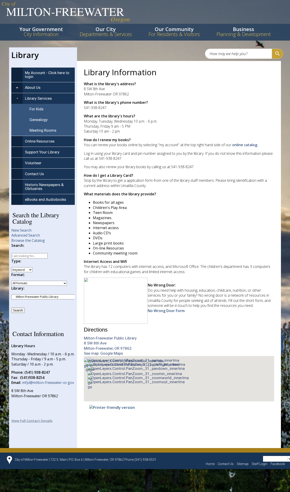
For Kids (36, 109)
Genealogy (38, 119)
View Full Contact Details (32, 420)
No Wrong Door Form (166, 310)
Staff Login (259, 464)
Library (25, 55)
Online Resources (40, 141)
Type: (16, 261)
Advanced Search (25, 235)
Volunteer (33, 163)
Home (210, 464)
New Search (21, 230)
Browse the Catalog (28, 240)
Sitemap (243, 464)
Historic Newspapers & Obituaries (44, 186)
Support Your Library (42, 152)
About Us (33, 87)
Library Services (38, 98)
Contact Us (34, 174)
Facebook (278, 464)
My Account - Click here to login (47, 74)
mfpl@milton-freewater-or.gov (48, 382)
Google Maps (111, 353)
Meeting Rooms (42, 130)
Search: (17, 245)
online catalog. (245, 144)
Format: (18, 274)
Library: (17, 288)
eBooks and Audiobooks (45, 199)
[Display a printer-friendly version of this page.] (112, 407)
